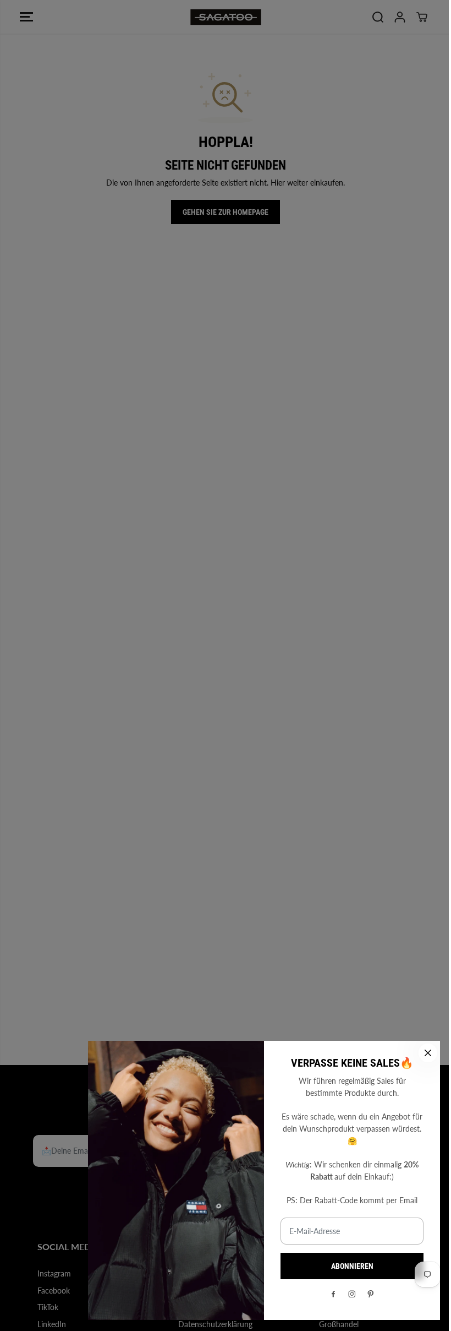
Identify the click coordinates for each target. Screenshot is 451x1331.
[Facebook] (333, 1294)
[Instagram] (352, 1294)
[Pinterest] (370, 1294)
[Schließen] (428, 1053)
